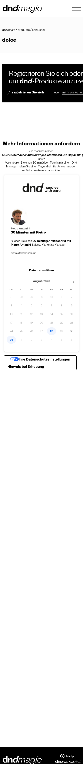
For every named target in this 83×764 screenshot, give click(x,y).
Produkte (24, 30)
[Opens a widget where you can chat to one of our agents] (67, 756)
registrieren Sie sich (28, 93)
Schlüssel (38, 30)
